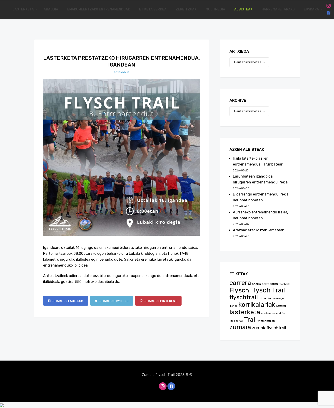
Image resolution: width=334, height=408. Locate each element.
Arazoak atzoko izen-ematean (258, 230)
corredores (270, 284)
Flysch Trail (267, 290)
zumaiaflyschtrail (269, 327)
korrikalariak (256, 304)
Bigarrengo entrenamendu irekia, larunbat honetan (261, 197)
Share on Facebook (68, 301)
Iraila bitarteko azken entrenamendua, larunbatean (258, 161)
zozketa (271, 320)
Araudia (51, 9)
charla (256, 284)
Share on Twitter (114, 301)
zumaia (240, 327)
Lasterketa (23, 9)
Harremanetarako (278, 9)
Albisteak (243, 9)
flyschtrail (243, 297)
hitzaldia (265, 298)
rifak (232, 320)
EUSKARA (312, 9)
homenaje (278, 298)
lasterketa (244, 312)
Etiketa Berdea (153, 9)
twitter (262, 320)
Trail (250, 319)
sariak (239, 320)
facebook (284, 284)
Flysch (239, 290)
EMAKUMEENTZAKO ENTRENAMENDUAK (98, 9)
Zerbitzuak (186, 9)
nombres (266, 313)
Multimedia (215, 9)
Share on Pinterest (160, 301)
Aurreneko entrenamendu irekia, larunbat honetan (260, 215)
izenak (233, 305)
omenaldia (278, 313)
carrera (240, 283)
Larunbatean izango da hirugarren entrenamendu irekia (260, 179)
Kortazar (281, 305)
